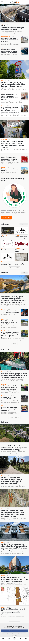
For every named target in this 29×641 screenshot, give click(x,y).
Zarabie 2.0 (4, 139)
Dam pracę (3, 248)
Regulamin (14, 635)
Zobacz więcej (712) (14, 267)
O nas (13, 633)
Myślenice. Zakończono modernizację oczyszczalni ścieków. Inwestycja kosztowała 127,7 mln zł (14, 28)
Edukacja (17, 235)
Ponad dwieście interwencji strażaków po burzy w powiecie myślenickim (9, 40)
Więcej (14, 343)
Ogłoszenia (5, 224)
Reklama (4, 633)
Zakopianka (4, 444)
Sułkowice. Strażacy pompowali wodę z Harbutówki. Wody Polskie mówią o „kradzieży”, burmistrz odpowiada (14, 375)
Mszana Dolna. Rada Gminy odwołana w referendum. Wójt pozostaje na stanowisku (9, 159)
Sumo (2, 405)
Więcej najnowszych (14, 417)
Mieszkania (17, 261)
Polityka (3, 156)
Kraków (3, 167)
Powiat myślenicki (5, 36)
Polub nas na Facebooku (15, 631)
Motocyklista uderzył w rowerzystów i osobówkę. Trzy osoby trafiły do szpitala (9, 322)
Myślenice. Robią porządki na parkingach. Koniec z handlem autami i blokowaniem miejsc (9, 51)
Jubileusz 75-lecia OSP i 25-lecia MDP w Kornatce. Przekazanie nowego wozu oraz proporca (9, 387)
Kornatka (3, 384)
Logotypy (18, 633)
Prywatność (24, 633)
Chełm (2, 80)
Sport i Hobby (4, 235)
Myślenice (3, 24)
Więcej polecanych (14, 620)
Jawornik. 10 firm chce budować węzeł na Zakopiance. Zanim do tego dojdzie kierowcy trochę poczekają (14, 448)
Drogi (2, 319)
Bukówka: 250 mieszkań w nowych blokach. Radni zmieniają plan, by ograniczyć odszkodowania (13, 611)
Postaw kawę (6, 217)
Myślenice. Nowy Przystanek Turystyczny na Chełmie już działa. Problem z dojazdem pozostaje (13, 84)
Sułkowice (3, 371)
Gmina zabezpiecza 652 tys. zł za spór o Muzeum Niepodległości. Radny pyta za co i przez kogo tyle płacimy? (14, 579)
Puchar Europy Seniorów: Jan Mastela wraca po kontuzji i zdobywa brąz (9, 409)
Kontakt (9, 633)
